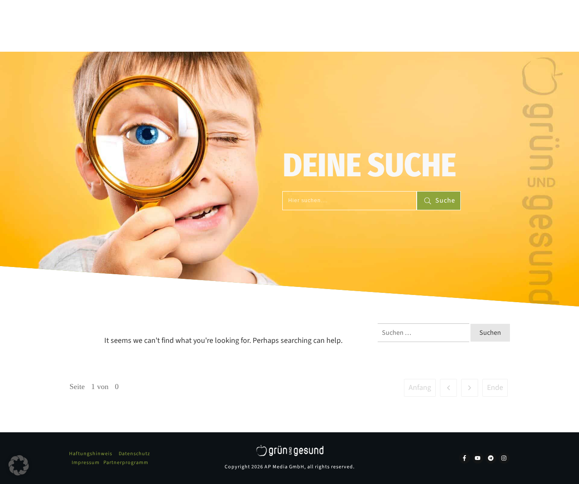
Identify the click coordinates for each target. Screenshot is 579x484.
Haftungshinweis (90, 453)
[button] (18, 465)
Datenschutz (134, 453)
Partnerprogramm (125, 462)
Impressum (86, 462)
